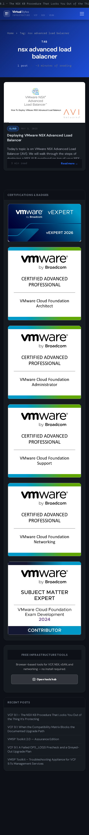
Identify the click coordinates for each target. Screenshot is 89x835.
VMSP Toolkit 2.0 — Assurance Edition (33, 739)
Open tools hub (46, 679)
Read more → (69, 163)
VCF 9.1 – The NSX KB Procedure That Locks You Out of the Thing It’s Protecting (44, 717)
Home (10, 33)
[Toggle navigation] (82, 14)
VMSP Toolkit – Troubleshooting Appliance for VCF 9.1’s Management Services (42, 762)
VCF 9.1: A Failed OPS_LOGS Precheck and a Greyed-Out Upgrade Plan (43, 749)
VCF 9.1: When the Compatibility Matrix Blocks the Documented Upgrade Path (41, 729)
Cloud (13, 128)
